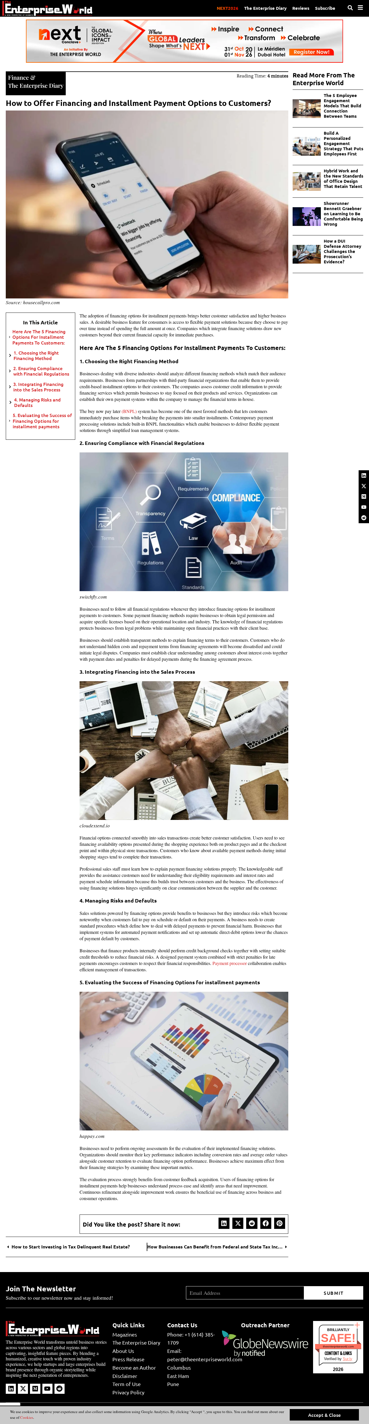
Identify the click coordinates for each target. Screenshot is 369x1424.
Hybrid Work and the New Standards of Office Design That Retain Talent (343, 178)
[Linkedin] (364, 475)
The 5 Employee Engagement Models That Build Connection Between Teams (342, 105)
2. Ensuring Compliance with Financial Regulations (41, 370)
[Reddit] (364, 518)
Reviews (300, 8)
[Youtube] (364, 507)
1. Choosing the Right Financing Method (36, 355)
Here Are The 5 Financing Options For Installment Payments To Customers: (38, 337)
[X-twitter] (364, 486)
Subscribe (325, 8)
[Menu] (360, 7)
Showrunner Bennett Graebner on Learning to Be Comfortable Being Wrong (343, 213)
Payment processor (229, 963)
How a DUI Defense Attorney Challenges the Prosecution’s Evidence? (342, 251)
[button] (224, 1223)
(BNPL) (129, 411)
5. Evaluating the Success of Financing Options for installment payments (42, 420)
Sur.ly (347, 1359)
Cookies (26, 1417)
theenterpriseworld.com (338, 1346)
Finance (18, 77)
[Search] (350, 7)
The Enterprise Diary (265, 8)
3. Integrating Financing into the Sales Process (38, 386)
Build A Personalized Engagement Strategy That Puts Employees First (343, 143)
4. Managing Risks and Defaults (37, 402)
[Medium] (364, 496)
